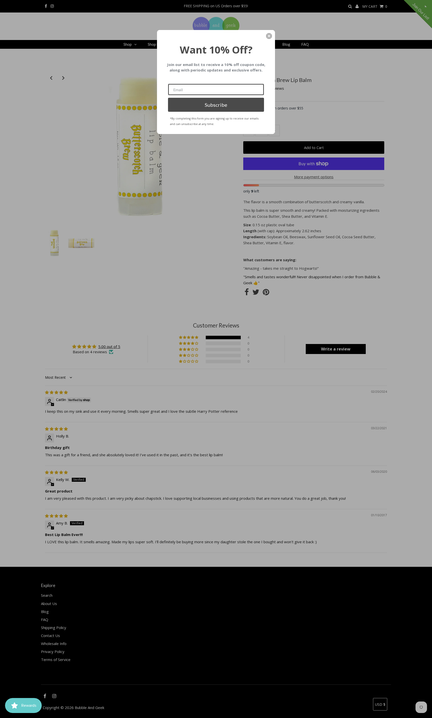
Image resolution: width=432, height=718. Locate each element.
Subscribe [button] (216, 105)
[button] (269, 36)
